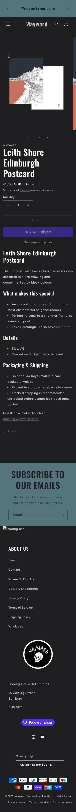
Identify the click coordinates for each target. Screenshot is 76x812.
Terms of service (39, 802)
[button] (8, 24)
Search (13, 560)
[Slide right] (47, 137)
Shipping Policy (19, 617)
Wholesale (15, 626)
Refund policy (63, 796)
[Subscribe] (62, 515)
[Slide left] (28, 137)
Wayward (20, 796)
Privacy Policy (18, 598)
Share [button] (11, 431)
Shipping (25, 190)
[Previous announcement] (7, 8)
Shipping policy (62, 802)
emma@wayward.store (21, 419)
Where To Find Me (21, 579)
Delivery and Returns (23, 589)
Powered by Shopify (39, 796)
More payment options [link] (38, 242)
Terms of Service (20, 607)
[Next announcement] (68, 8)
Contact (14, 569)
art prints (64, 327)
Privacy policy (16, 802)
